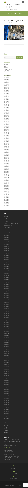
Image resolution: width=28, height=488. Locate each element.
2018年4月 (6, 186)
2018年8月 (6, 180)
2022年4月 (6, 126)
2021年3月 (6, 140)
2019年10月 (6, 160)
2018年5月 (6, 185)
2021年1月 (6, 143)
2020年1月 (6, 157)
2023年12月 (6, 104)
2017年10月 (6, 196)
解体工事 (6, 430)
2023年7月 (6, 109)
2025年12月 (6, 87)
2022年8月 (6, 119)
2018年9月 (6, 179)
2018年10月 (6, 177)
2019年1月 (6, 174)
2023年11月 (6, 105)
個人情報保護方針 (8, 69)
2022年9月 (6, 118)
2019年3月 (6, 171)
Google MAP (7, 447)
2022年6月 (6, 123)
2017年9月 (6, 197)
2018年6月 (6, 183)
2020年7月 (6, 151)
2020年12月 (6, 144)
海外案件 (6, 428)
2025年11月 (6, 88)
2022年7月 (6, 121)
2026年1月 (6, 85)
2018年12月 (6, 175)
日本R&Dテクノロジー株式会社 (12, 6)
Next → (21, 46)
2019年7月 (6, 165)
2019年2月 (6, 172)
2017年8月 (6, 199)
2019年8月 (6, 163)
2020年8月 (6, 149)
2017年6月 (6, 202)
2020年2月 (6, 155)
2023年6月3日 (8, 23)
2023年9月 (6, 107)
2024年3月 (6, 101)
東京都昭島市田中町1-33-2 (14, 478)
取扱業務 (6, 67)
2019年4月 (6, 169)
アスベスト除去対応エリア (11, 223)
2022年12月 (6, 116)
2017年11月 (6, 194)
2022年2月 (6, 129)
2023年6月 (6, 110)
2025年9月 (6, 90)
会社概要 (6, 64)
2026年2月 (6, 84)
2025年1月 (6, 96)
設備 (5, 66)
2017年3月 (6, 205)
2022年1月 (6, 130)
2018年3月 (6, 188)
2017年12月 (6, 193)
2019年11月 (6, 158)
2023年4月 (6, 113)
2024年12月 (6, 98)
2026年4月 (6, 81)
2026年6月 (6, 77)
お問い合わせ (7, 70)
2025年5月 (6, 93)
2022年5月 (6, 124)
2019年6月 (6, 166)
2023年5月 (6, 112)
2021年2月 (6, 141)
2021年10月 (6, 133)
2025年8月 (6, 91)
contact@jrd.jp (14, 473)
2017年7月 (6, 200)
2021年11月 (6, 132)
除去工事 (6, 432)
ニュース (6, 425)
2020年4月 (6, 154)
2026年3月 (6, 82)
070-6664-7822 (14, 468)
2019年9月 (6, 161)
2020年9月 (6, 147)
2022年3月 (6, 127)
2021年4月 (6, 138)
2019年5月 (6, 168)
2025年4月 (6, 95)
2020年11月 (6, 146)
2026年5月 (6, 79)
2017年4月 (6, 203)
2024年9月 (6, 99)
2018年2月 (6, 189)
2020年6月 (6, 152)
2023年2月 (6, 115)
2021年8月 (6, 135)
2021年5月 (6, 137)
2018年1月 (6, 191)
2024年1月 (6, 102)
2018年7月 (6, 182)
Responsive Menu (23, 2)
